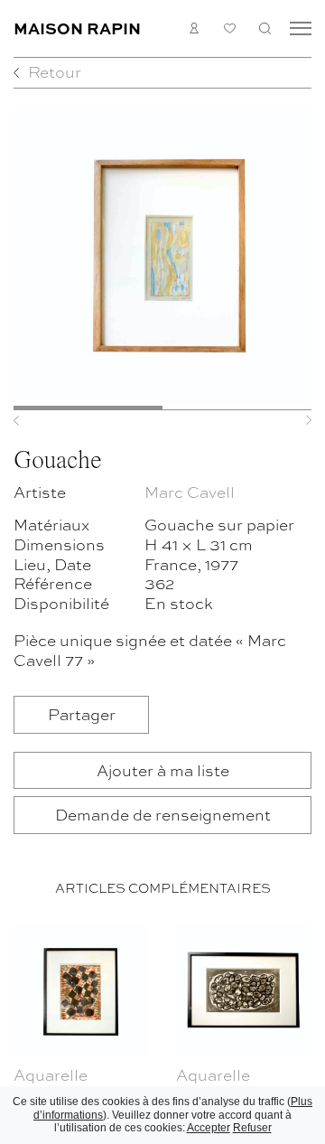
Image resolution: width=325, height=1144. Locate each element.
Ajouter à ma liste (163, 769)
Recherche (265, 28)
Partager (82, 713)
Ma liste (229, 28)
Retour (54, 70)
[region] (162, 1029)
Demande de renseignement (163, 813)
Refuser (252, 1127)
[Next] (289, 420)
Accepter (208, 1127)
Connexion (194, 28)
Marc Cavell (189, 491)
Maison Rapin (77, 27)
